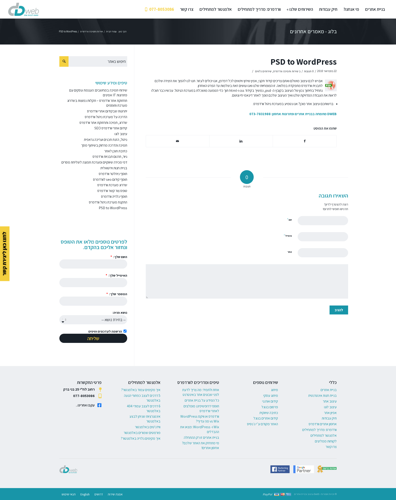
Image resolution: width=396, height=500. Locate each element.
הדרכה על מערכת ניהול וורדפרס (106, 116)
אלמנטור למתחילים (324, 435)
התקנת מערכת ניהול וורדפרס (108, 202)
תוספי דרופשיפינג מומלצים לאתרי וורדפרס (201, 408)
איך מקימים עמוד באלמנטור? (140, 389)
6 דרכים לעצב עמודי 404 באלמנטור (143, 408)
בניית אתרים (329, 389)
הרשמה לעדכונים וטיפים (105, 331)
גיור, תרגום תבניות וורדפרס (110, 156)
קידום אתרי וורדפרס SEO (110, 128)
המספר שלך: (118, 294)
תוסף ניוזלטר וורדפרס (113, 173)
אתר (289, 251)
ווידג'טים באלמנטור (147, 427)
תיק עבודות (329, 418)
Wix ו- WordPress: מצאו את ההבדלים (199, 429)
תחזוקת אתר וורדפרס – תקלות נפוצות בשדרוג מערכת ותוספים (97, 103)
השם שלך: (120, 257)
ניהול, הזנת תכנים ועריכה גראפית (105, 139)
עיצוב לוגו (121, 133)
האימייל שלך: (117, 275)
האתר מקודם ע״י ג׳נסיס (262, 424)
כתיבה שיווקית (268, 412)
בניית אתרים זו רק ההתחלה (201, 437)
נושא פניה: (120, 312)
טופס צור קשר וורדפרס (112, 190)
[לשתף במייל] (177, 141)
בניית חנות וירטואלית (113, 168)
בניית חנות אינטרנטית (322, 395)
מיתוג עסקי (270, 395)
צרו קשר (331, 446)
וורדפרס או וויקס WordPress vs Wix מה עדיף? (199, 419)
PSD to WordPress (303, 61)
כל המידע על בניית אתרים (202, 400)
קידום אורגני (270, 401)
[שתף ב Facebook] (304, 141)
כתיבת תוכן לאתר (115, 151)
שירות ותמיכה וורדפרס (285, 71)
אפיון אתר (330, 412)
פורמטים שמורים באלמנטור (142, 432)
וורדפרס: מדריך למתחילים (319, 429)
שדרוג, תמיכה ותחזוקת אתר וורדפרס (103, 122)
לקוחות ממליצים (326, 441)
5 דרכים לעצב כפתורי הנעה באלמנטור (142, 398)
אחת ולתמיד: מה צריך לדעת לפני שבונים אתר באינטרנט (200, 392)
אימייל (288, 236)
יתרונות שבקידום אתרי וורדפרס (107, 111)
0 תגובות (309, 71)
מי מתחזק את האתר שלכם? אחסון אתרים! (200, 445)
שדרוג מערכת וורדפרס (112, 185)
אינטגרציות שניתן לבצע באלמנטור (144, 419)
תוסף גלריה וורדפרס (114, 196)
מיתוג (274, 389)
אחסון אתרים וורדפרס (323, 424)
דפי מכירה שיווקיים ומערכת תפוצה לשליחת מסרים (94, 162)
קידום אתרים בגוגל (265, 418)
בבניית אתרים (305, 113)
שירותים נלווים (263, 71)
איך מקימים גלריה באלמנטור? (140, 438)
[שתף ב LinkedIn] (241, 141)
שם (289, 220)
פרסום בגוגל (269, 407)
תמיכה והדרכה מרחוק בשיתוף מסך (104, 145)
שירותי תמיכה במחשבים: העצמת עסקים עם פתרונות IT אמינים (98, 92)
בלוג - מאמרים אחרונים (313, 31)
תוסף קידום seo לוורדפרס (110, 179)
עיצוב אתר (330, 401)
